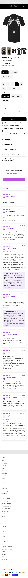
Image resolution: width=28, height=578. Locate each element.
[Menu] (1, 6)
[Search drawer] (23, 6)
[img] (6, 194)
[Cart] (26, 6)
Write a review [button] (14, 179)
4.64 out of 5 (17, 173)
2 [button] (13, 444)
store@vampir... (20, 323)
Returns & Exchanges (10, 149)
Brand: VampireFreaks (6, 60)
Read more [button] (7, 287)
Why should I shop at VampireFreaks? (10, 159)
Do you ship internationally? (11, 154)
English (3, 569)
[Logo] (14, 6)
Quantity (3, 108)
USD (12, 569)
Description (7, 139)
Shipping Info (8, 144)
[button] (15, 444)
